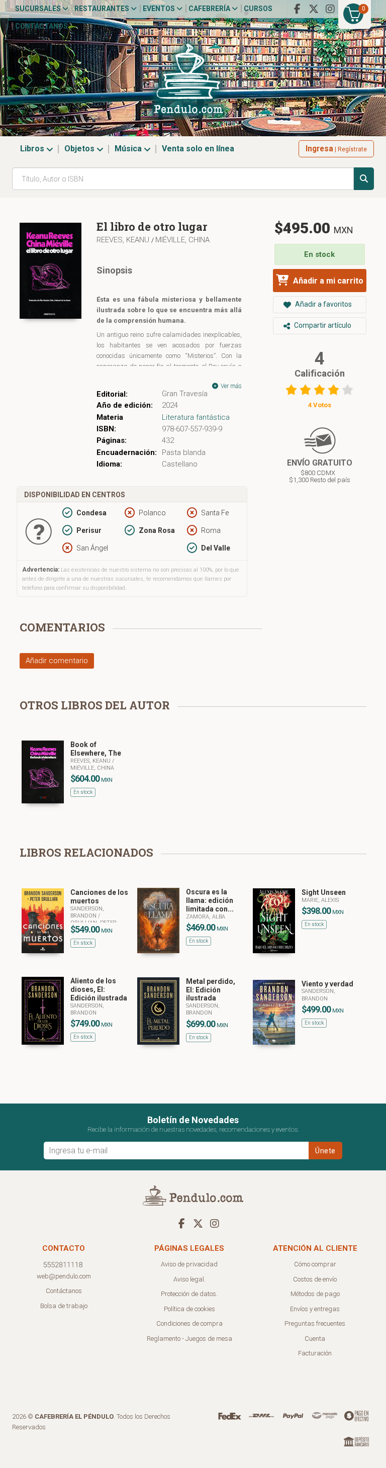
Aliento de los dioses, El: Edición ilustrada (98, 989)
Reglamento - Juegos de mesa (189, 1338)
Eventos (159, 9)
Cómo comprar (315, 1264)
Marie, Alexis (320, 900)
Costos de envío (315, 1279)
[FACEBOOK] (297, 9)
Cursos (258, 9)
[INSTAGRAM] (330, 9)
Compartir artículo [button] (322, 325)
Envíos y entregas (315, 1309)
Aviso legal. (189, 1279)
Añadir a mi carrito (327, 281)
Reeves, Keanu (123, 239)
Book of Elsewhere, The (95, 749)
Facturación (315, 1353)
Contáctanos (41, 26)
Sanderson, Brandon (87, 912)
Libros (33, 148)
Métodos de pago (315, 1294)
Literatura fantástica (196, 417)
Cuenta (315, 1338)
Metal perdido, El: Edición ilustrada (210, 989)
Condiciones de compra (189, 1323)
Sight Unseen (324, 892)
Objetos (80, 148)
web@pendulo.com (64, 1276)
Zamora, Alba (205, 916)
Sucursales (38, 9)
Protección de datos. (189, 1294)
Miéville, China (182, 239)
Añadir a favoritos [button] (323, 304)
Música (129, 148)
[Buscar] (364, 178)
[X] (313, 9)
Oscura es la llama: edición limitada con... (210, 900)
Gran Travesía (185, 393)
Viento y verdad (327, 984)
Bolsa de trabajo (63, 1306)
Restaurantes (102, 9)
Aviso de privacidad (189, 1264)
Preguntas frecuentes (314, 1323)
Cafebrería (210, 9)
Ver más (230, 386)
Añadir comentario (57, 660)
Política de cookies (189, 1309)
